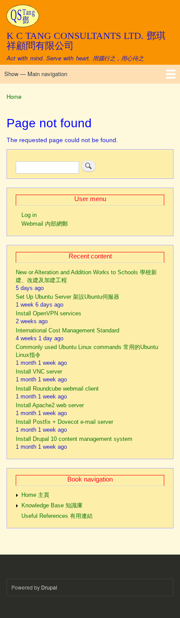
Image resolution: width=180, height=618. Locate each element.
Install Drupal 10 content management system (74, 439)
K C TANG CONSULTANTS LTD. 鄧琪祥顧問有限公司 (86, 40)
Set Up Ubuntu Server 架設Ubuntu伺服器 (67, 296)
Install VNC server (39, 371)
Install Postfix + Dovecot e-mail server (64, 422)
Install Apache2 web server (50, 405)
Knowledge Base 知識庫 (52, 505)
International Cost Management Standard (67, 330)
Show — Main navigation (35, 74)
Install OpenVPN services (48, 313)
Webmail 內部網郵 (44, 223)
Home (14, 96)
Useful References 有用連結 (57, 516)
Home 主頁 (35, 495)
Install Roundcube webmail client (57, 388)
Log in (29, 215)
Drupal (49, 587)
